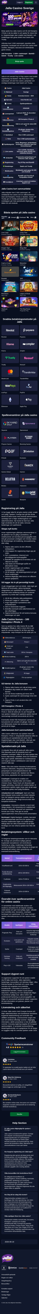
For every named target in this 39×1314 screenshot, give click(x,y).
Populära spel (4, 217)
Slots (32, 217)
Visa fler (19, 1114)
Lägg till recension (19, 1052)
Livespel (13, 217)
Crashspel (23, 217)
